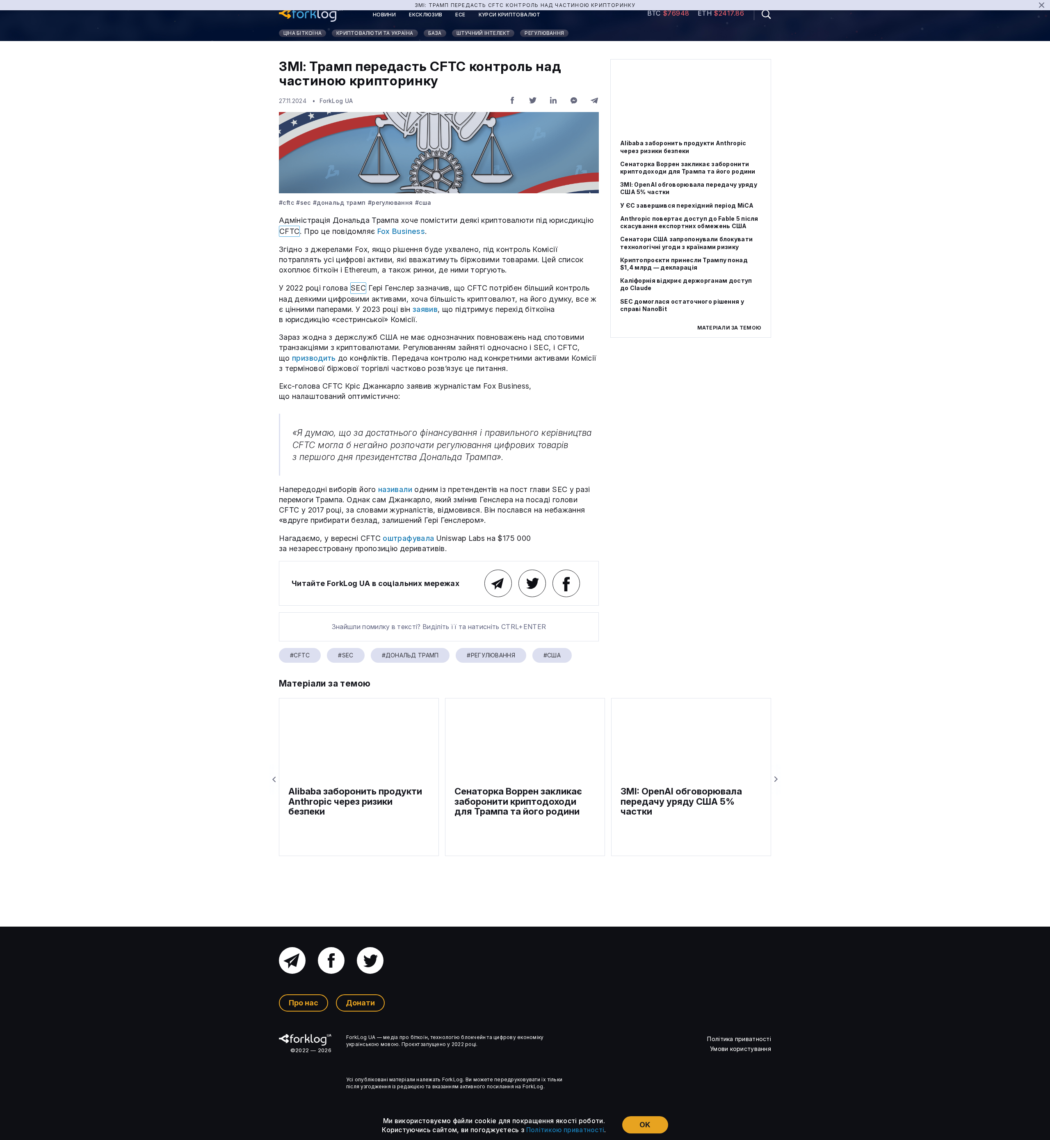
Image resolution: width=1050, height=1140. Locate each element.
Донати (360, 1002)
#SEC (303, 202)
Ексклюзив (425, 15)
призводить (314, 358)
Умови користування (740, 1048)
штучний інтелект (483, 33)
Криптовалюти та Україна (374, 33)
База (435, 33)
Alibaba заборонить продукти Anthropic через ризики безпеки (683, 147)
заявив (425, 309)
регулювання (544, 33)
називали (395, 489)
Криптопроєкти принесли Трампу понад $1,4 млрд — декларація (684, 263)
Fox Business (401, 231)
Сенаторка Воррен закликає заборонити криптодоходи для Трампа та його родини (688, 167)
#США (423, 202)
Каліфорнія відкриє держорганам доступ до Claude (686, 284)
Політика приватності (739, 1038)
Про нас (303, 1002)
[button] (762, 14)
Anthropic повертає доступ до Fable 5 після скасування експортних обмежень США (689, 222)
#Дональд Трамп (339, 202)
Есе (460, 15)
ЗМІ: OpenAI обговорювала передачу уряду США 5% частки (688, 188)
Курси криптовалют (510, 15)
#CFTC (286, 202)
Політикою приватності (565, 1130)
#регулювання (390, 202)
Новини (384, 15)
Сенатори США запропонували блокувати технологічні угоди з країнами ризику (686, 243)
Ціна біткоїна (302, 33)
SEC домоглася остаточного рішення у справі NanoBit (682, 305)
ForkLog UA (336, 100)
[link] (310, 15)
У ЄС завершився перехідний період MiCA (687, 204)
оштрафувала (408, 538)
